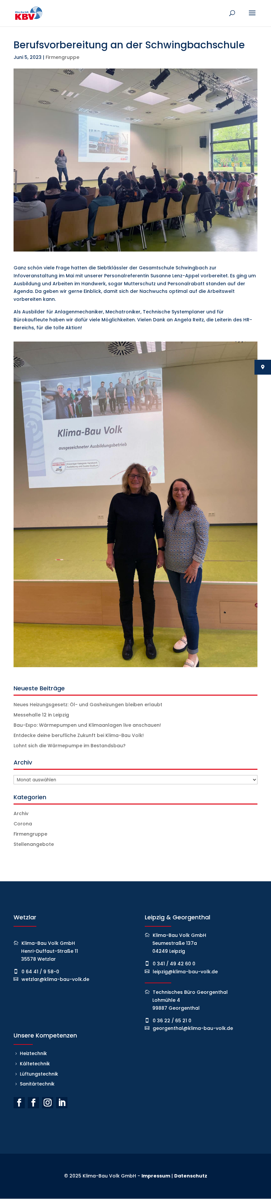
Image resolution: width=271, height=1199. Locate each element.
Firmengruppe (62, 57)
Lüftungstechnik (39, 1074)
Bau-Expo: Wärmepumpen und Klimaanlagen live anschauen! (87, 725)
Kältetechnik (35, 1063)
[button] (14, 1184)
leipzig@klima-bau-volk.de (185, 971)
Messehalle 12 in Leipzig (41, 715)
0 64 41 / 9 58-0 (40, 971)
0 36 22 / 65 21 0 (172, 1020)
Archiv (21, 813)
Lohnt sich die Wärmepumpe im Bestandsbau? (70, 745)
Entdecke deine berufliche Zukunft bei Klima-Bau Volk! (79, 735)
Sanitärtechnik (37, 1084)
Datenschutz (190, 1176)
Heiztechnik (33, 1053)
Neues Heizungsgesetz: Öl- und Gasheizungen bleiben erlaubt (88, 704)
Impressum (155, 1176)
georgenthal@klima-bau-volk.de (193, 1028)
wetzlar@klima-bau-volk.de (55, 979)
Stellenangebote (34, 844)
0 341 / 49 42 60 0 (174, 963)
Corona (23, 823)
